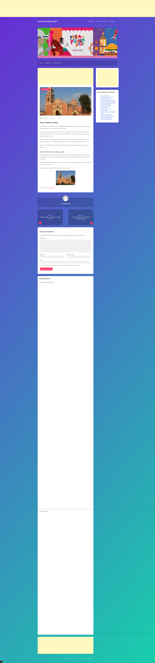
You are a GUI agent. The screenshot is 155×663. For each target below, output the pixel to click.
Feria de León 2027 (105, 95)
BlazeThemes (89, 658)
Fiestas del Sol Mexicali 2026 (107, 116)
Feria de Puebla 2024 (50, 187)
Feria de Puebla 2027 (47, 21)
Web (41, 260)
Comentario (43, 238)
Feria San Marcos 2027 (106, 98)
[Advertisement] (36, 8)
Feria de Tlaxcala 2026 (106, 117)
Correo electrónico (70, 254)
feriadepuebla (45, 118)
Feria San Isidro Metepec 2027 (108, 103)
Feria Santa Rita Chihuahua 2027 (108, 101)
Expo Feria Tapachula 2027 (107, 97)
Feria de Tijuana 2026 (106, 108)
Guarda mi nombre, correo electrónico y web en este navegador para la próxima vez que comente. (61, 265)
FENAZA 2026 (104, 110)
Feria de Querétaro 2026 (106, 119)
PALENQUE (91, 21)
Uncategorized (45, 89)
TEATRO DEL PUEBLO (101, 21)
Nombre (42, 254)
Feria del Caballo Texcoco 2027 (108, 100)
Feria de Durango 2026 (106, 106)
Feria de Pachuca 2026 (106, 114)
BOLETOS (111, 21)
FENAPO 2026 (104, 107)
